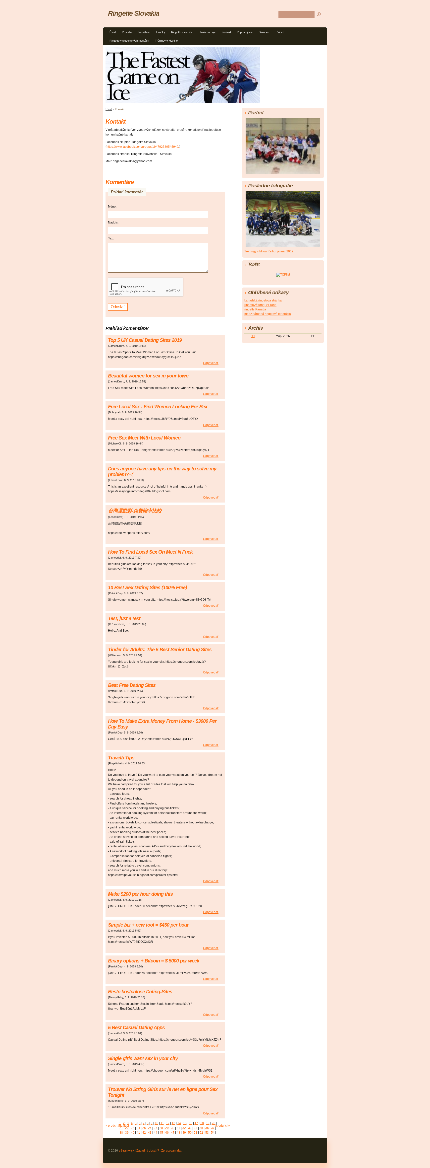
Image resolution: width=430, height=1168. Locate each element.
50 (190, 1132)
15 (185, 1123)
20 (213, 1123)
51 (195, 1132)
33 (190, 1128)
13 (173, 1123)
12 (167, 1123)
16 (190, 1123)
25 (144, 1128)
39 (127, 1132)
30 (172, 1128)
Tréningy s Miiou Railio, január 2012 (268, 251)
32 (184, 1128)
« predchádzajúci (117, 1125)
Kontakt (226, 32)
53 (207, 1132)
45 (161, 1132)
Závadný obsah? (147, 1150)
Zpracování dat (171, 1150)
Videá (280, 32)
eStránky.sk (126, 1150)
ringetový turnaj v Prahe (260, 305)
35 (201, 1128)
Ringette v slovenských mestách (129, 40)
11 (162, 1123)
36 (207, 1128)
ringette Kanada (255, 309)
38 (121, 1132)
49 (184, 1132)
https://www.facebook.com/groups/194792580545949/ (143, 146)
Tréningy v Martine (166, 40)
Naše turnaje (208, 32)
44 (155, 1132)
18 (202, 1123)
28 (161, 1128)
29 (167, 1128)
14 (179, 1123)
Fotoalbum (144, 32)
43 (150, 1132)
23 (132, 1128)
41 (138, 1132)
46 (167, 1132)
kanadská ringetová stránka (263, 300)
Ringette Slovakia (133, 13)
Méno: (112, 206)
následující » (221, 1125)
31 (178, 1128)
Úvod (112, 32)
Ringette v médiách (182, 32)
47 (172, 1132)
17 (196, 1123)
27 (155, 1128)
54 (213, 1132)
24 (138, 1128)
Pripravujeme (245, 32)
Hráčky (160, 32)
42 (144, 1132)
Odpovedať (210, 363)
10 (156, 1123)
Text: (111, 238)
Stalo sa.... (265, 32)
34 (195, 1128)
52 (201, 1132)
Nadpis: (113, 222)
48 (178, 1132)
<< (253, 336)
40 (132, 1132)
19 (208, 1123)
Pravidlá (127, 32)
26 (150, 1128)
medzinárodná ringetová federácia (267, 314)
